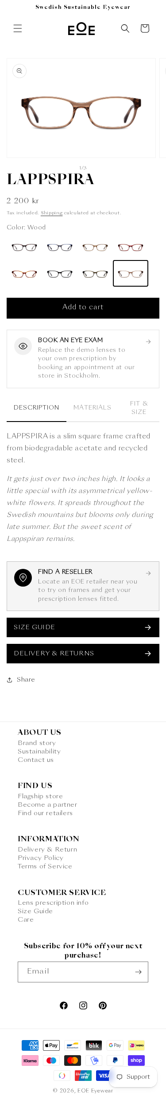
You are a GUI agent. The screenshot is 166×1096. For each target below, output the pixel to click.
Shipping (52, 213)
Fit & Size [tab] (139, 408)
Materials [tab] (92, 408)
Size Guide (35, 911)
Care (26, 920)
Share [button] (26, 680)
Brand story (37, 743)
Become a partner (47, 805)
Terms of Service (45, 866)
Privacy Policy (40, 858)
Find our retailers (45, 813)
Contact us (36, 760)
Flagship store (40, 796)
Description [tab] (36, 408)
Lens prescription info (53, 903)
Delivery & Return (47, 850)
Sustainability (39, 752)
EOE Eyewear (95, 1091)
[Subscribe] (138, 972)
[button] (17, 28)
